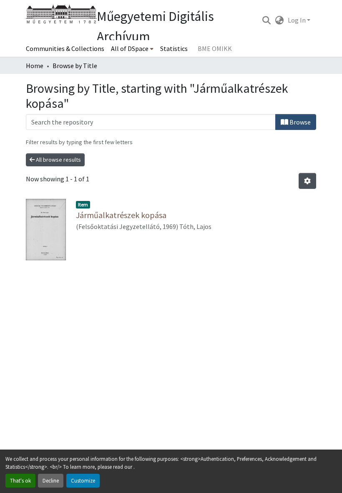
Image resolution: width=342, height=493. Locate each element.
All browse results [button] (58, 159)
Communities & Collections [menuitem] (65, 48)
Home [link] (34, 65)
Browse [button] (299, 122)
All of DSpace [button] (129, 48)
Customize (83, 480)
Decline (51, 480)
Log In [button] (297, 20)
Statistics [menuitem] (174, 48)
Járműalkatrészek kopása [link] (121, 215)
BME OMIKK (215, 48)
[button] (266, 20)
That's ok (20, 480)
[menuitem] (132, 48)
